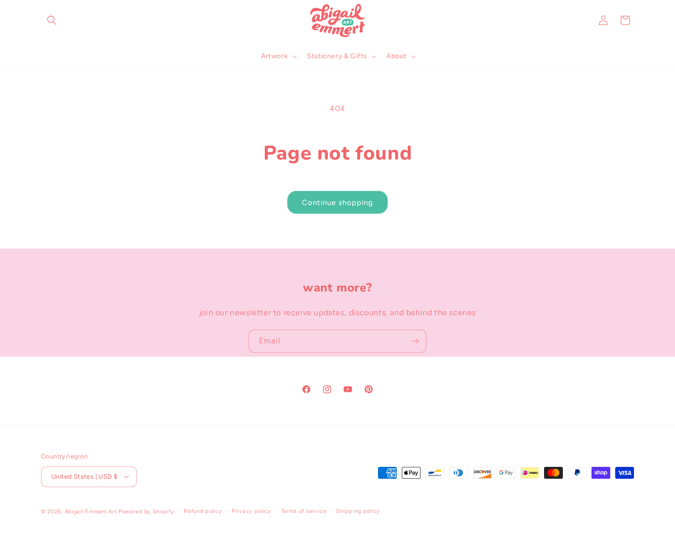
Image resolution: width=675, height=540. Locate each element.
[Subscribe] (415, 341)
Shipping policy (358, 510)
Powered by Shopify (146, 511)
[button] (52, 20)
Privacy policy (251, 510)
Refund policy (203, 510)
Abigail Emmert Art (91, 511)
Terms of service (304, 510)
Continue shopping (337, 202)
